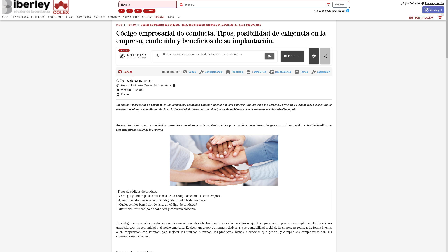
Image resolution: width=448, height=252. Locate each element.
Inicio (119, 24)
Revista (132, 24)
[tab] (4, 17)
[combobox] (255, 5)
